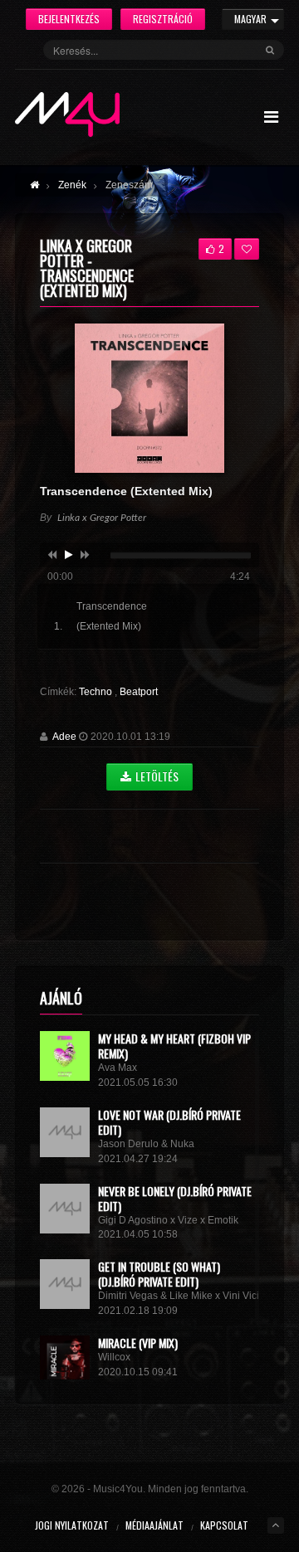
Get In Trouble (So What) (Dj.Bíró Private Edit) (159, 1274)
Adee (64, 736)
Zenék (72, 185)
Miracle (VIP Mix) (138, 1342)
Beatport (139, 692)
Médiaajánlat (154, 1525)
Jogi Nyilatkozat (72, 1525)
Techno (97, 692)
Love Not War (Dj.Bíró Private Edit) (169, 1122)
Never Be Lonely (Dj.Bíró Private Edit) (175, 1198)
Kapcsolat (224, 1525)
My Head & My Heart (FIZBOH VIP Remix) (174, 1045)
